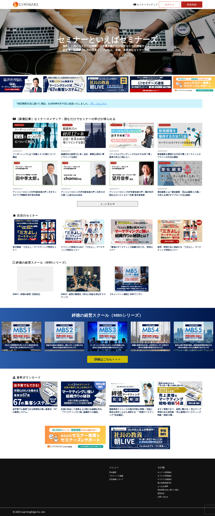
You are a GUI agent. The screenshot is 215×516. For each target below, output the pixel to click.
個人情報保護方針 (165, 483)
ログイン (169, 4)
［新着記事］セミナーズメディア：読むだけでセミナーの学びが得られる (66, 119)
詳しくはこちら (99, 103)
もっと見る (106, 203)
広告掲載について (116, 479)
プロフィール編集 (116, 476)
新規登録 (191, 4)
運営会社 (161, 493)
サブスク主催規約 (165, 479)
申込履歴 (112, 472)
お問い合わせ (163, 497)
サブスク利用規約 (165, 476)
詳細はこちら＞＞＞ (107, 359)
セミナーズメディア (147, 4)
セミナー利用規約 (165, 472)
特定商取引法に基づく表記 (168, 490)
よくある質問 (163, 486)
